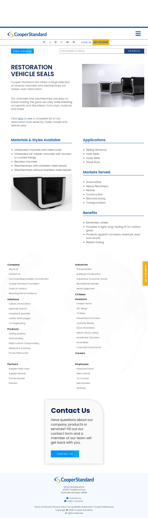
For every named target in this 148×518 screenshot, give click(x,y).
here (20, 118)
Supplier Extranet (17, 373)
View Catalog (22, 51)
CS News (80, 294)
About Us (13, 269)
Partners (13, 383)
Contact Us (14, 274)
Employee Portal (85, 368)
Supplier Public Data (19, 368)
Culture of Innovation (19, 303)
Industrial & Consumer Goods (92, 279)
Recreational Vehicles (88, 283)
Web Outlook (83, 373)
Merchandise (83, 383)
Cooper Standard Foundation (24, 283)
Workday (81, 388)
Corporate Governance (89, 347)
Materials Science (18, 308)
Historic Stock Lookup (87, 332)
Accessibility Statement (80, 506)
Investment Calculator (88, 337)
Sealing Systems (17, 333)
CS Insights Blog (17, 323)
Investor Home (84, 303)
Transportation (84, 269)
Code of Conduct (18, 288)
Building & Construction (89, 274)
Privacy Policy (60, 506)
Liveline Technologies (19, 318)
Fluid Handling (16, 338)
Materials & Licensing (19, 348)
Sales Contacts (75, 501)
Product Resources (18, 353)
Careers (80, 353)
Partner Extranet (17, 378)
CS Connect (83, 378)
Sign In (86, 42)
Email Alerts (82, 342)
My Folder (101, 42)
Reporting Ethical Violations (23, 293)
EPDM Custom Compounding (24, 343)
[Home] (40, 42)
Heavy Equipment (86, 288)
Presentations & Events (88, 318)
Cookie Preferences (104, 506)
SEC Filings (82, 308)
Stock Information (86, 328)
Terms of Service (42, 506)
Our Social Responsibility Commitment (29, 279)
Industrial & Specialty (19, 313)
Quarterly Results (85, 323)
